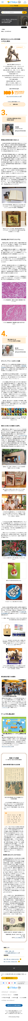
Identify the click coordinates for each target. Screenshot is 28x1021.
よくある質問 (23, 997)
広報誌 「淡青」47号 (9, 951)
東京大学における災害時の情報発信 (14, 1005)
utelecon (14, 997)
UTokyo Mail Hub (21, 983)
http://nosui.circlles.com (7, 746)
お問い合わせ (10, 978)
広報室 (3, 29)
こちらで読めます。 (19, 937)
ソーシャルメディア (21, 982)
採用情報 (16, 994)
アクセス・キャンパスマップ (8, 1000)
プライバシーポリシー (7, 994)
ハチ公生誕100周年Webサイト (11, 952)
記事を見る (15, 104)
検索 (24, 12)
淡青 (14, 968)
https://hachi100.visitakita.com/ (13, 96)
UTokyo (14, 5)
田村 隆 (10, 961)
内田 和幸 (11, 959)
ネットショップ (11, 644)
